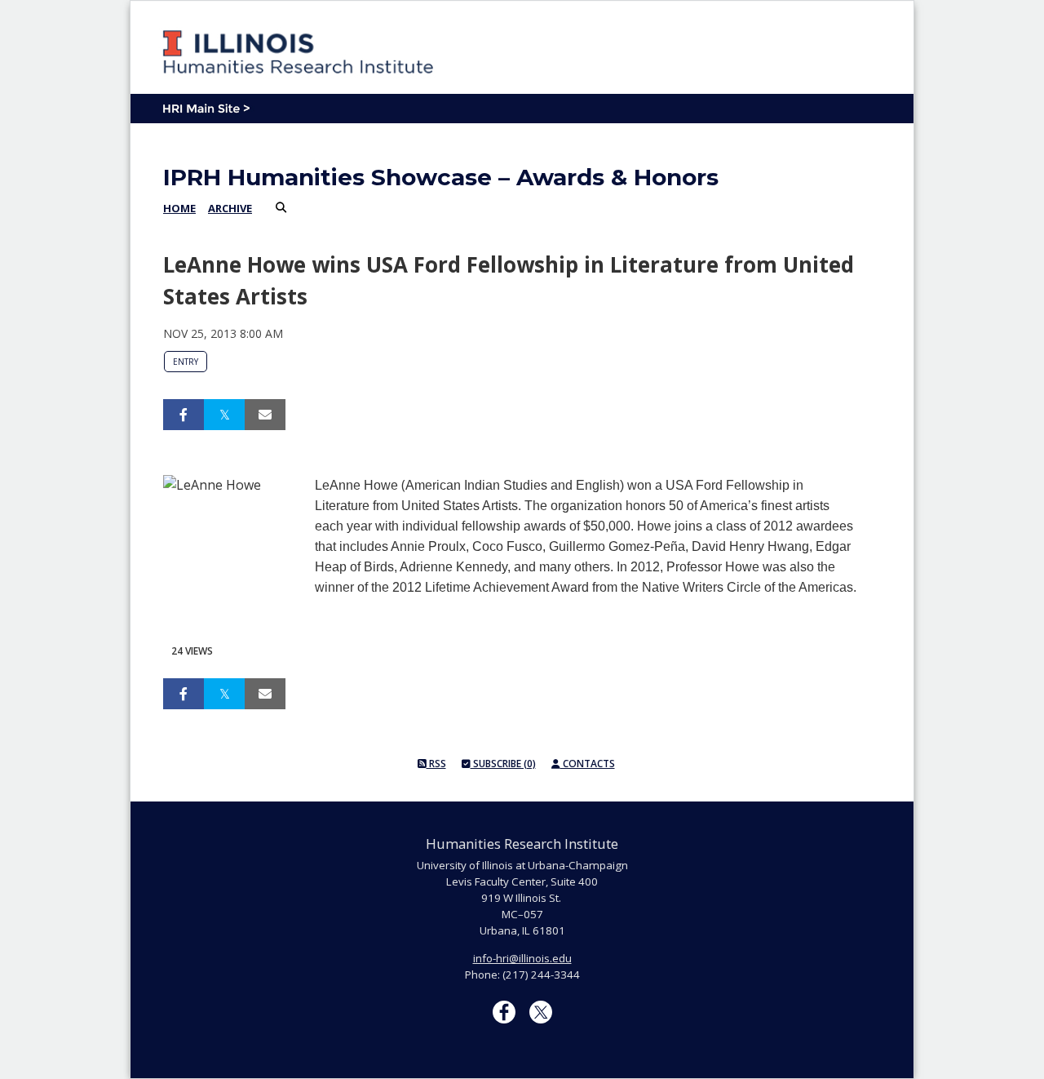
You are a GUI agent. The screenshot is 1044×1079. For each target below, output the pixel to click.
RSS (436, 763)
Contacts (587, 763)
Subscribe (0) (503, 763)
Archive (230, 208)
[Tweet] (224, 414)
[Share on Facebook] (183, 414)
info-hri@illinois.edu (522, 958)
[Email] (265, 414)
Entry (185, 361)
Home (179, 208)
